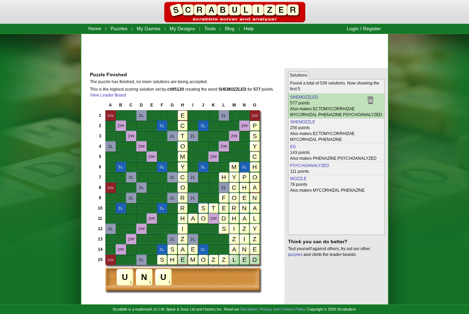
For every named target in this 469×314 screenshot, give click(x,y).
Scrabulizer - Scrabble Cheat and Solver (234, 12)
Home (94, 28)
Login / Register (364, 28)
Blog (230, 28)
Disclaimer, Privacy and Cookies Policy (272, 309)
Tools (210, 28)
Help (249, 28)
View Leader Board (108, 95)
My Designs (182, 28)
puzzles (295, 254)
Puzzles (119, 28)
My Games (148, 28)
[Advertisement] (234, 50)
